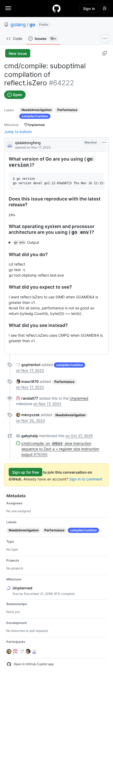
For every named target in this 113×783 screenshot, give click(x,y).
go (32, 24)
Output (26, 242)
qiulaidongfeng (28, 142)
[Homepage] (56, 8)
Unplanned (79, 398)
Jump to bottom (18, 131)
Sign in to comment (85, 479)
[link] (28, 364)
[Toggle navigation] (8, 8)
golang (18, 24)
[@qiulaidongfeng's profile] (10, 144)
